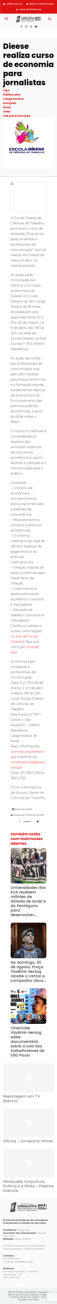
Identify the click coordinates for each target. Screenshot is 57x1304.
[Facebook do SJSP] (5, 31)
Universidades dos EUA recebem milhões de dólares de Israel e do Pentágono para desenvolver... (28, 901)
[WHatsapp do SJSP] (24, 31)
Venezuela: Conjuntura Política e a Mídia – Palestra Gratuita (28, 1186)
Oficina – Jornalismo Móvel (28, 1141)
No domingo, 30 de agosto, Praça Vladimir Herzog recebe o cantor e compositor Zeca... (28, 971)
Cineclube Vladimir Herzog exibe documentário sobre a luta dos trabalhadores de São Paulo (27, 1041)
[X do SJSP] (14, 31)
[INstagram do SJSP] (10, 31)
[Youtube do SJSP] (19, 31)
